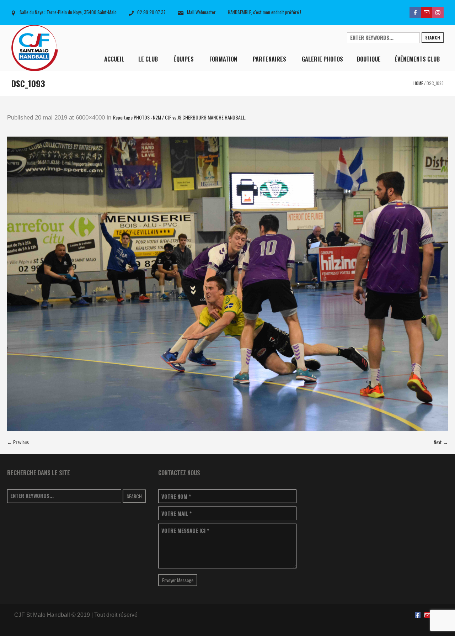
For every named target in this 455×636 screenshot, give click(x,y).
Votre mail (176, 513)
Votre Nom (176, 496)
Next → (441, 442)
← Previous (18, 442)
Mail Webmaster (201, 12)
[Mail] (426, 12)
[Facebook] (415, 12)
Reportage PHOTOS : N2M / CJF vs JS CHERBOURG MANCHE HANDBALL (179, 117)
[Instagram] (438, 12)
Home (418, 83)
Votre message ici (185, 530)
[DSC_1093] (227, 284)
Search (432, 38)
